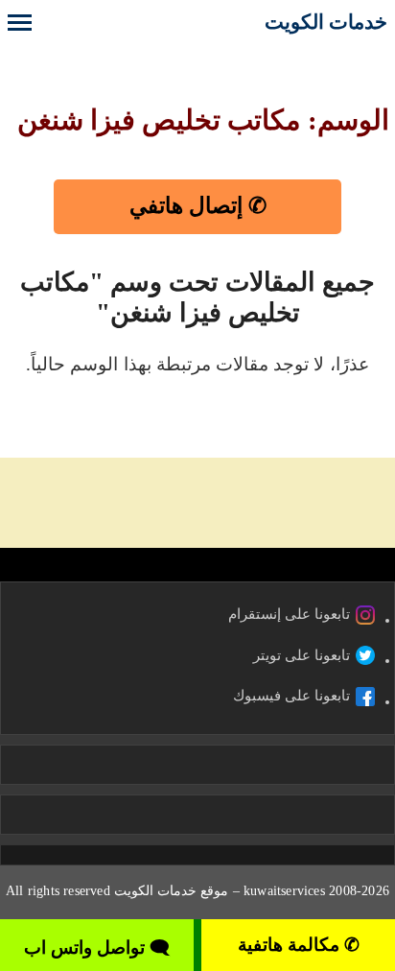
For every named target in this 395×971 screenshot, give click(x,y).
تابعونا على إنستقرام (289, 614)
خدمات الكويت (326, 22)
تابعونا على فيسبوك (291, 695)
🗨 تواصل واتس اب (97, 947)
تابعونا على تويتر (301, 655)
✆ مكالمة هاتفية (299, 945)
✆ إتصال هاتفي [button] (198, 206)
